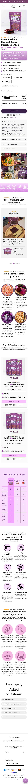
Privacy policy (21, 777)
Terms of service (15, 779)
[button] (3, 6)
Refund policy (12, 777)
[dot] (10, 263)
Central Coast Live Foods (13, 775)
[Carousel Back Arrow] (3, 22)
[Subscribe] (23, 752)
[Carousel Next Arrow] (25, 22)
